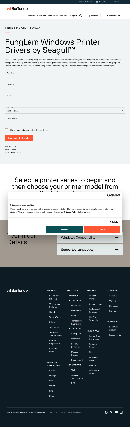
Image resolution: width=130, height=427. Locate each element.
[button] (90, 237)
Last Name (10, 84)
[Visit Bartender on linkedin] (101, 412)
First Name (11, 73)
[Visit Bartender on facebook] (106, 412)
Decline (64, 230)
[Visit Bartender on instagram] (121, 412)
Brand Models (12, 119)
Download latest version (19, 138)
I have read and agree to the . (29, 130)
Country (10, 107)
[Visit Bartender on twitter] (111, 412)
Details (115, 222)
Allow (102, 230)
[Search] (80, 15)
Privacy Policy (71, 212)
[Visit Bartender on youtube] (116, 412)
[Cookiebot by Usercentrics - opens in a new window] (109, 196)
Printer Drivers (15, 27)
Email (9, 96)
